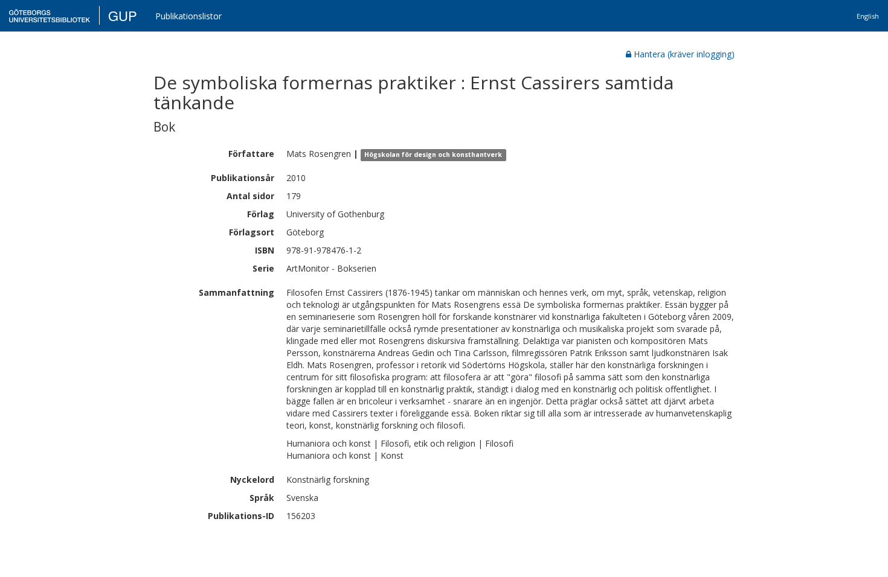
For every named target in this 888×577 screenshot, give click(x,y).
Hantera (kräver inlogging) (684, 54)
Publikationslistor (188, 16)
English (868, 16)
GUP (122, 15)
